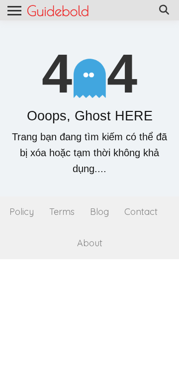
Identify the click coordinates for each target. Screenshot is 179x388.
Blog (99, 211)
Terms (62, 211)
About (89, 243)
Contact (141, 211)
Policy (21, 211)
